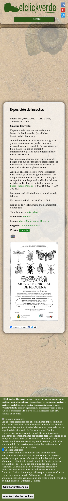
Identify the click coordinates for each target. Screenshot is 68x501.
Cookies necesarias (14, 419)
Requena (27, 216)
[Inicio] (30, 15)
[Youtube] (63, 10)
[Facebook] (63, 4)
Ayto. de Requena (31, 225)
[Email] (63, 15)
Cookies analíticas (13, 449)
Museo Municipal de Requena (33, 221)
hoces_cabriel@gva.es (21, 186)
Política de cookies (11, 413)
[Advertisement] (34, 65)
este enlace (33, 212)
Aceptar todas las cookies (18, 496)
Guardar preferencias (15, 486)
